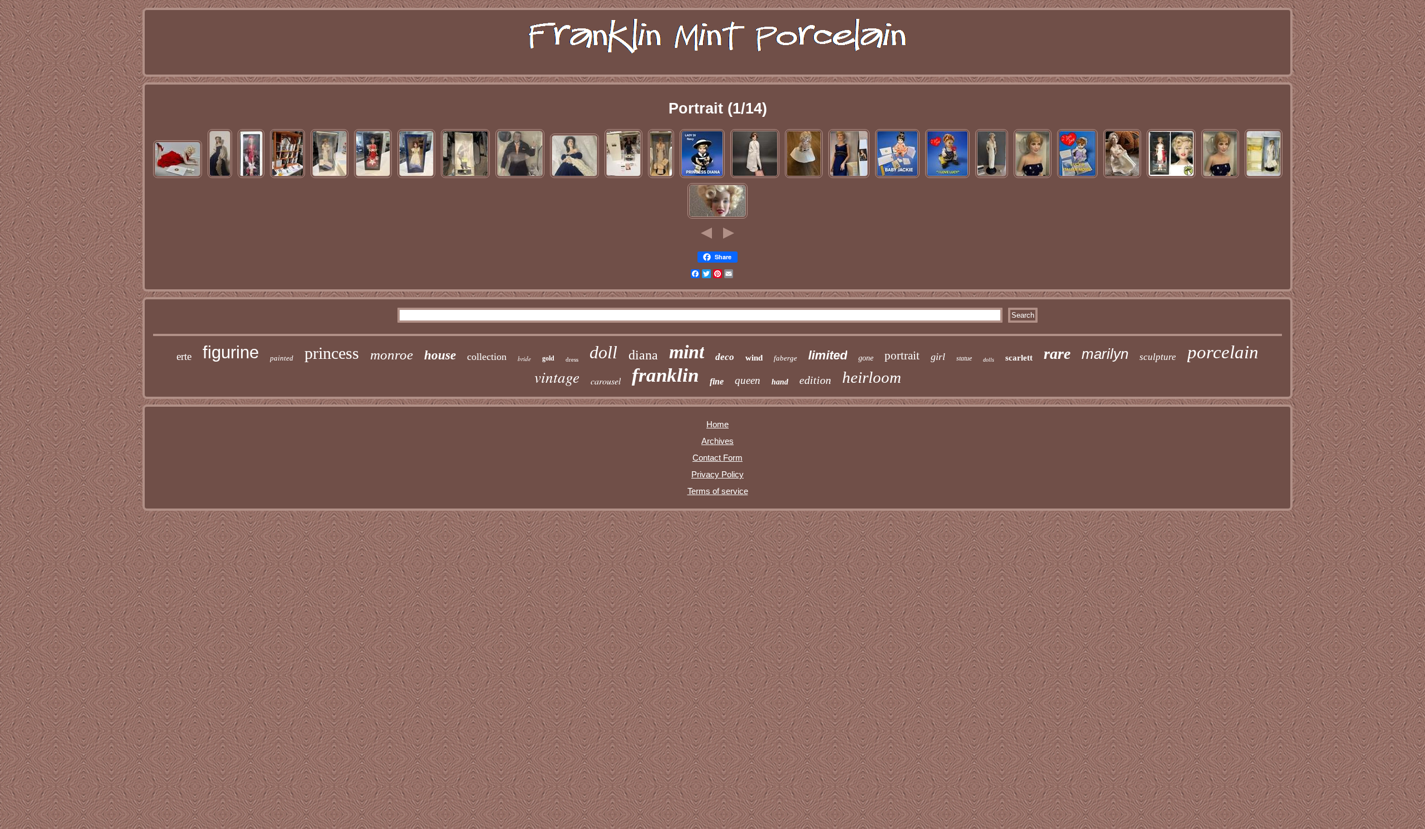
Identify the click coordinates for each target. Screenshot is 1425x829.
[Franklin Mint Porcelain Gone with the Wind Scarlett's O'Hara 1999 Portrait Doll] (220, 176)
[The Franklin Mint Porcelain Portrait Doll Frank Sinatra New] (623, 176)
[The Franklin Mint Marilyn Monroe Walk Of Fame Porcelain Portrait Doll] (1171, 176)
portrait (902, 355)
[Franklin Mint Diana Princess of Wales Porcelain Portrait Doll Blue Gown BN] (849, 176)
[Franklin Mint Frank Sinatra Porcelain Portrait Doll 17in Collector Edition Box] (465, 176)
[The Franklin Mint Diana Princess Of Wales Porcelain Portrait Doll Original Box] (1263, 176)
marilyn (1105, 354)
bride (524, 358)
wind (754, 357)
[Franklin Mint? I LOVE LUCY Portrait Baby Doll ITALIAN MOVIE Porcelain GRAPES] (1077, 176)
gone (865, 358)
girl (938, 356)
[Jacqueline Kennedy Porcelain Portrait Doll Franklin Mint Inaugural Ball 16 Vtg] (755, 176)
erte (183, 356)
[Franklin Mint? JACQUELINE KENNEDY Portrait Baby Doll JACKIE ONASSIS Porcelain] (897, 176)
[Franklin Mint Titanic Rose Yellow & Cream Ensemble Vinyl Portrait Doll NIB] (416, 176)
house (440, 355)
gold (548, 358)
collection (487, 356)
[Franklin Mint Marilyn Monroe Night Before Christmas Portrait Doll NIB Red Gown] (251, 176)
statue (964, 358)
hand (780, 382)
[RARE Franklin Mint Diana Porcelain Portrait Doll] (1032, 176)
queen (747, 380)
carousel (606, 381)
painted (281, 358)
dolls (988, 360)
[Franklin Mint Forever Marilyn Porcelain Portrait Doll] (177, 176)
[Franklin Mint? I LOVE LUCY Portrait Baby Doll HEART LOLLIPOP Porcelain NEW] (947, 176)
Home (717, 424)
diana (643, 355)
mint (686, 352)
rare (1057, 353)
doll (603, 352)
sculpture (1157, 357)
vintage (556, 377)
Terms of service (717, 491)
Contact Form (717, 457)
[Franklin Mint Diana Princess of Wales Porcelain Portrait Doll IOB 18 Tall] (992, 176)
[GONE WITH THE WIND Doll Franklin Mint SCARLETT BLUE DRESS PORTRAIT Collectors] (574, 176)
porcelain (1223, 352)
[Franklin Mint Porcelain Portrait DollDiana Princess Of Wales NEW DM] (661, 176)
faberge (785, 358)
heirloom (871, 377)
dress (572, 359)
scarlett (1019, 357)
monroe (391, 354)
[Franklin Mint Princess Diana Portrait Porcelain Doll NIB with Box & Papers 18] (329, 176)
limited (827, 355)
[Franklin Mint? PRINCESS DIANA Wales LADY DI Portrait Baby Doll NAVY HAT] (702, 176)
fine (717, 381)
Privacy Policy (717, 474)
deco (724, 357)
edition (815, 380)
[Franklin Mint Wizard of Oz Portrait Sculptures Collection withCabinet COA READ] (287, 176)
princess (331, 353)
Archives (717, 441)
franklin (665, 375)
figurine (231, 352)
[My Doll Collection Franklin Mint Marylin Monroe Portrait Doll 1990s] (717, 217)
